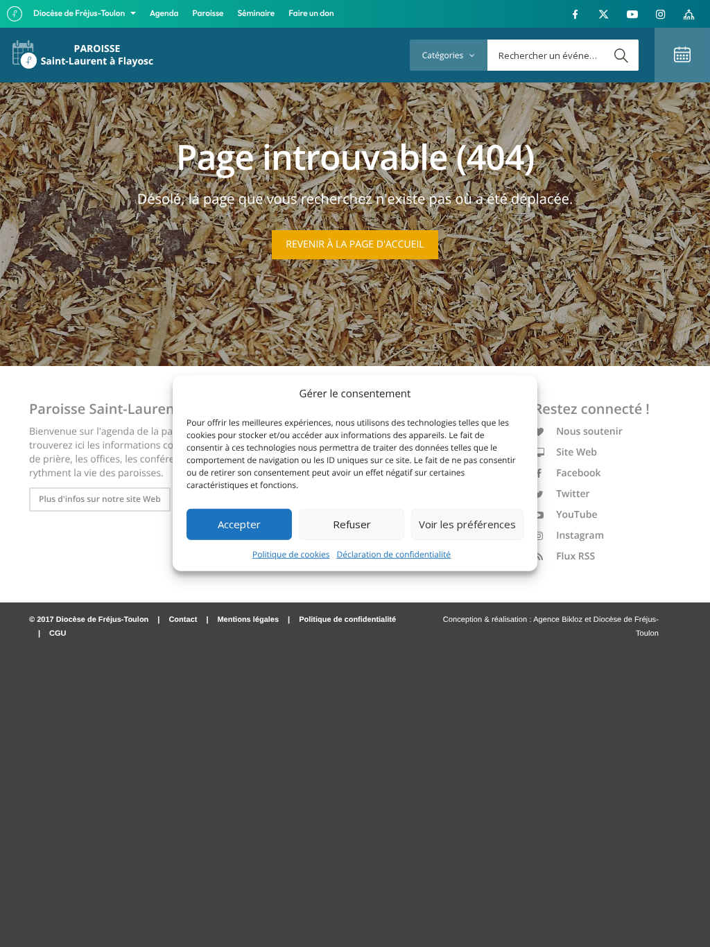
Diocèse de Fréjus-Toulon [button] (80, 13)
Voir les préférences (467, 524)
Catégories (443, 55)
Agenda (164, 13)
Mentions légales (248, 620)
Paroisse (208, 13)
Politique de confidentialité (347, 620)
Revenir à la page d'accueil (355, 244)
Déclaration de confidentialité (394, 553)
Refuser (352, 524)
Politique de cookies (291, 553)
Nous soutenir (588, 431)
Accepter (239, 524)
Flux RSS (575, 556)
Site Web (576, 452)
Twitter (572, 494)
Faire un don (311, 13)
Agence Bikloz (557, 620)
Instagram (579, 535)
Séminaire (256, 13)
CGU (57, 633)
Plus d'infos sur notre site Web (100, 499)
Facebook (577, 473)
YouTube (576, 514)
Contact (182, 620)
